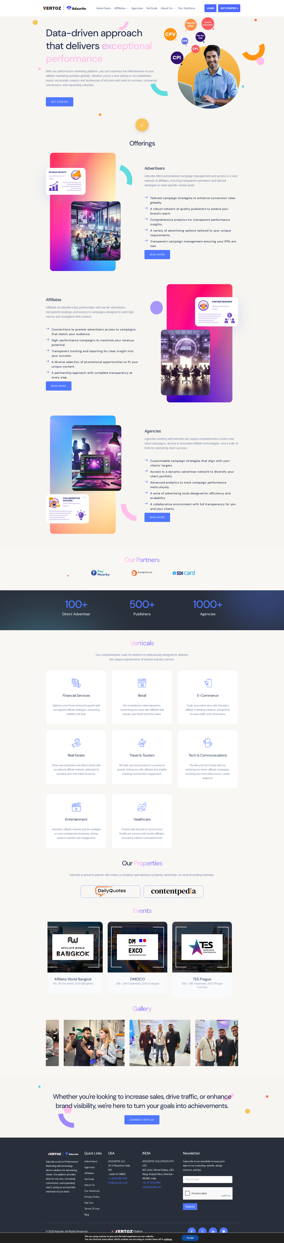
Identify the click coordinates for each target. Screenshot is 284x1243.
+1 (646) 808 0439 (117, 1178)
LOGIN (210, 8)
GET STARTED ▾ (229, 8)
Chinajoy (219, 979)
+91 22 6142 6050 (151, 1182)
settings (168, 1239)
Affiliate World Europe (89, 979)
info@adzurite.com (118, 1182)
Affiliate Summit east (154, 979)
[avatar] (90, 947)
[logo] (62, 1153)
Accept (190, 1237)
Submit (190, 1206)
